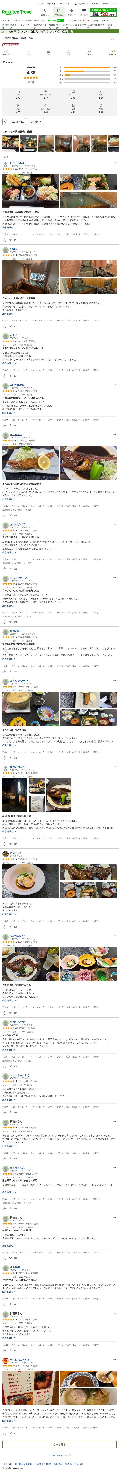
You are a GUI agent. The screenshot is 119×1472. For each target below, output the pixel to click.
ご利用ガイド (51, 4)
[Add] (113, 39)
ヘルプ (40, 4)
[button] (10, 143)
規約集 (68, 1464)
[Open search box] (5, 121)
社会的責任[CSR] (43, 1464)
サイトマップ (65, 4)
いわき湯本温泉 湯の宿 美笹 (17, 37)
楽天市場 (95, 4)
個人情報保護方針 (23, 1464)
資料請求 (78, 1464)
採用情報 (58, 1464)
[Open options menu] (115, 163)
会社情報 (7, 1464)
